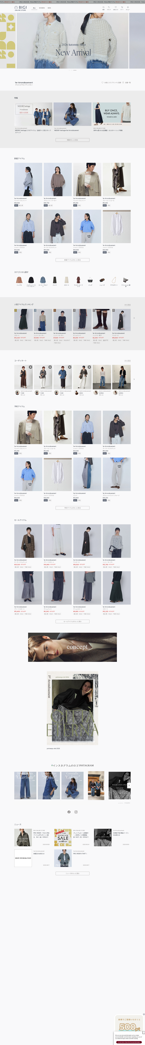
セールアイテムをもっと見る (72, 621)
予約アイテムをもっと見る (72, 508)
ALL (34, 8)
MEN (49, 8)
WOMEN (42, 8)
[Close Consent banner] (144, 1032)
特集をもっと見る (72, 140)
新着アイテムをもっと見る (72, 260)
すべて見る (127, 304)
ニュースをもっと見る (72, 873)
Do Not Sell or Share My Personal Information (129, 1042)
